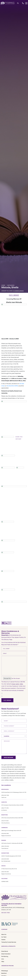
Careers (3, 939)
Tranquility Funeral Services (8, 942)
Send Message (8, 757)
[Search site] (17, 3)
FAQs (2, 961)
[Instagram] (9, 623)
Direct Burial (4, 951)
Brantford (4, 973)
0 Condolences (18, 290)
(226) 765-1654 (5, 871)
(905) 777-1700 (5, 808)
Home (3, 285)
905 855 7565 (5, 912)
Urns (2, 959)
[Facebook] (3, 623)
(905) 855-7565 (5, 795)
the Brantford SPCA (12, 386)
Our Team (3, 937)
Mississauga (4, 970)
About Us (3, 934)
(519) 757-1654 (5, 820)
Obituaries (10, 285)
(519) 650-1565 (5, 833)
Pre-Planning (4, 956)
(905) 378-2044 (5, 846)
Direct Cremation (5, 953)
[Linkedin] (6, 623)
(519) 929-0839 (5, 859)
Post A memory (14, 295)
